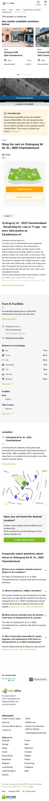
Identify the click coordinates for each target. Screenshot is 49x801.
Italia (26, 744)
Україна (27, 756)
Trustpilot (5, 665)
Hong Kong (29, 763)
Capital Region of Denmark (32, 10)
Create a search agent (11, 719)
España (5, 775)
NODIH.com (30, 722)
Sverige (5, 744)
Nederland (6, 759)
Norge (4, 748)
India (26, 771)
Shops (18, 10)
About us (5, 722)
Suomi (4, 752)
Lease (11, 10)
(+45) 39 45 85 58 (8, 704)
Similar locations (24, 189)
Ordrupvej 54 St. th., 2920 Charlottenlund (26, 607)
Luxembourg (7, 767)
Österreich (28, 748)
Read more (15, 131)
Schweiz (28, 752)
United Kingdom (9, 771)
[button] (31, 31)
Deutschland (7, 756)
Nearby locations (24, 197)
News (27, 719)
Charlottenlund (7, 12)
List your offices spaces (12, 726)
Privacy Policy (7, 787)
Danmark (6, 740)
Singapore (28, 767)
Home (4, 10)
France (27, 740)
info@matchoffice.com (10, 702)
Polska (27, 759)
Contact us (6, 730)
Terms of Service (22, 787)
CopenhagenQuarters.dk (35, 733)
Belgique (6, 763)
